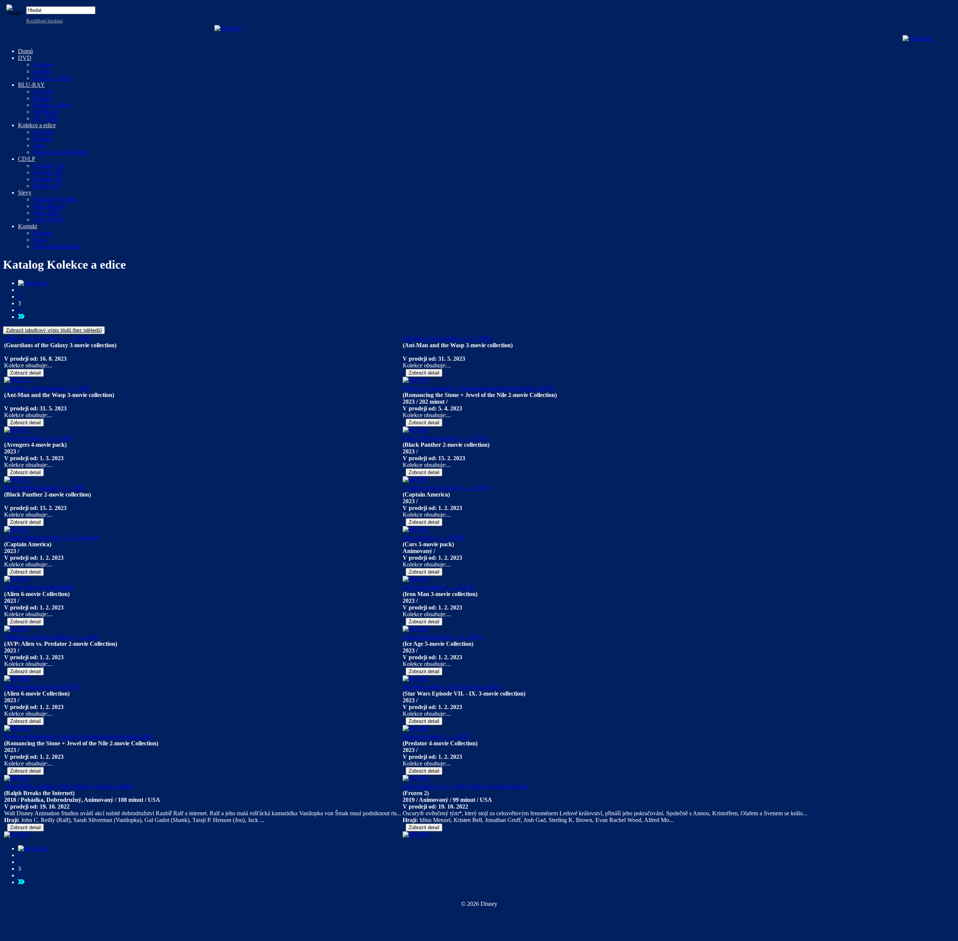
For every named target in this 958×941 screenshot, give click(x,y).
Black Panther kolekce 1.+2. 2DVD (445, 438)
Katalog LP (46, 186)
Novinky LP (47, 172)
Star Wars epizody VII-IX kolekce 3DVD (452, 687)
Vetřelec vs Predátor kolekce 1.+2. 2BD (51, 637)
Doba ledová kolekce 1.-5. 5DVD (443, 637)
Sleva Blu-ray (49, 206)
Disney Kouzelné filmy (60, 152)
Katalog (42, 71)
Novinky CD (48, 165)
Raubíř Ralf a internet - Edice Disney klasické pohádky (69, 786)
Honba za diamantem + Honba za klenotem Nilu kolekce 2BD (78, 736)
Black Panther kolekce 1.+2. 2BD (44, 488)
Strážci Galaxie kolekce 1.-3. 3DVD (47, 338)
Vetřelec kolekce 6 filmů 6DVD (41, 687)
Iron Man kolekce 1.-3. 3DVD (439, 587)
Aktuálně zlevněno (55, 199)
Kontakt (42, 233)
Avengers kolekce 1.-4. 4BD (38, 438)
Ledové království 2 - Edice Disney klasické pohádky (466, 786)
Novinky (43, 64)
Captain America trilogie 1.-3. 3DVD (447, 488)
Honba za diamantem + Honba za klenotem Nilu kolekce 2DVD (479, 388)
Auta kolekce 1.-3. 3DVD (433, 537)
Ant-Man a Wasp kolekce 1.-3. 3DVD (448, 338)
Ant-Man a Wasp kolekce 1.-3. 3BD (47, 388)
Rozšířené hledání (44, 21)
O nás (40, 239)
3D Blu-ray (46, 112)
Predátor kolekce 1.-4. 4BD (435, 736)
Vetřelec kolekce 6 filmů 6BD (39, 587)
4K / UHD (45, 118)
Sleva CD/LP (49, 219)
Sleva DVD (47, 213)
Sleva (39, 145)
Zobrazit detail (25, 373)
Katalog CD (47, 179)
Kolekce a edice (52, 78)
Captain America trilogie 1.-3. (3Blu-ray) (52, 537)
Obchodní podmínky (57, 246)
